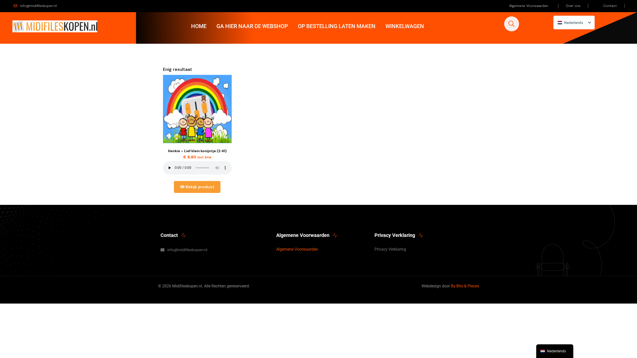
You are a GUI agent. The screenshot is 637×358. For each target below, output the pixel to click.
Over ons (573, 5)
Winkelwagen (404, 26)
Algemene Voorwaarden (528, 5)
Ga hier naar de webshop (252, 26)
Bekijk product (199, 186)
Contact (610, 5)
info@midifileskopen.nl (38, 5)
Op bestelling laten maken (336, 26)
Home (199, 26)
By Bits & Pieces (465, 286)
